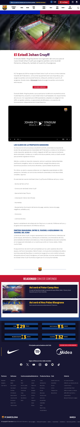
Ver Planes (65, 2)
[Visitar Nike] (13, 352)
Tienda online (43, 395)
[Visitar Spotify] (37, 352)
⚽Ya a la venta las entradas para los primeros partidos (28, 2)
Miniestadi (34, 80)
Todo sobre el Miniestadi (40, 87)
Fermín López (24, 385)
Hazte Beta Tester (42, 404)
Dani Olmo (23, 395)
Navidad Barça (43, 410)
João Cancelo (14, 405)
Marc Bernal (23, 398)
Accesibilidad (55, 421)
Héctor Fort (13, 403)
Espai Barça (57, 7)
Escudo (53, 385)
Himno (52, 388)
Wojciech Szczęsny (3, 382)
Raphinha (33, 385)
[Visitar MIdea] (64, 352)
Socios (63, 7)
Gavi (22, 380)
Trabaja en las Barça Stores (54, 392)
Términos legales (32, 421)
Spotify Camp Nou (55, 380)
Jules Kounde (14, 398)
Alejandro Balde (13, 382)
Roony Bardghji (33, 389)
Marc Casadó (24, 388)
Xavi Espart (13, 388)
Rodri (22, 400)
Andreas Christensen (13, 392)
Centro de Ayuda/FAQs (43, 399)
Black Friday (42, 407)
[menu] (76, 2)
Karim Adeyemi (33, 399)
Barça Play (34, 7)
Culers (27, 7)
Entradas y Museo (42, 389)
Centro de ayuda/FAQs (71, 421)
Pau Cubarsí (13, 385)
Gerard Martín (14, 395)
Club (51, 7)
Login (53, 2)
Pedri (22, 383)
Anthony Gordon (33, 394)
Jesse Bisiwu (32, 404)
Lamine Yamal (33, 382)
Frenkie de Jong (23, 392)
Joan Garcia (4, 385)
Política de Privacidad (41, 421)
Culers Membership (43, 382)
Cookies (49, 421)
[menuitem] (76, 1)
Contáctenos (62, 421)
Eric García (13, 400)
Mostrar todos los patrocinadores (68, 345)
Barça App (42, 393)
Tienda (21, 7)
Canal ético (53, 383)
